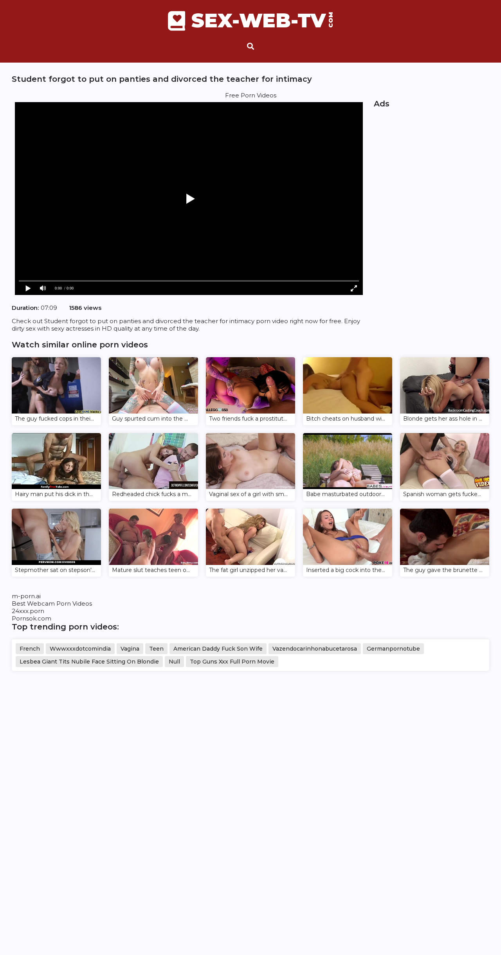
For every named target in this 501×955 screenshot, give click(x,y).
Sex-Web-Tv (262, 21)
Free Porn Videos (250, 95)
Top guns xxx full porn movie (232, 661)
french (30, 648)
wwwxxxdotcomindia (80, 648)
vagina (130, 648)
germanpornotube (393, 648)
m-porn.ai (26, 596)
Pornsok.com (31, 618)
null (174, 661)
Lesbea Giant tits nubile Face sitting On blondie (89, 661)
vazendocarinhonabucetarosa (314, 648)
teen (156, 648)
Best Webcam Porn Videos (52, 603)
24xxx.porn (28, 611)
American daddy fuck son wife (218, 648)
